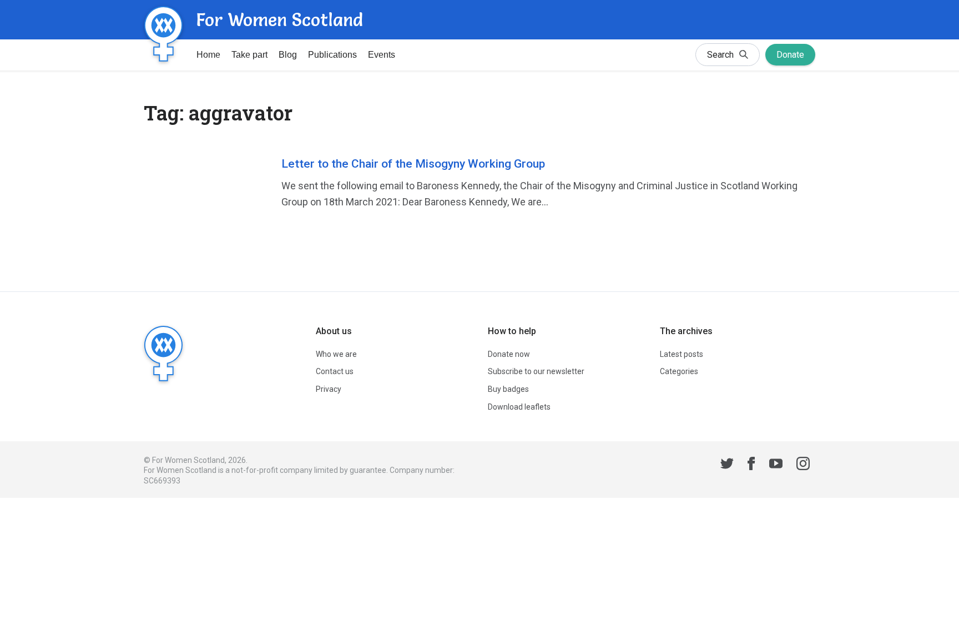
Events (381, 54)
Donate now (509, 354)
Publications (332, 54)
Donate (790, 54)
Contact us (335, 371)
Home (208, 54)
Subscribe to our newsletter (536, 371)
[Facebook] (751, 465)
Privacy (328, 389)
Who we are (336, 354)
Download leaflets (519, 406)
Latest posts (681, 354)
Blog (288, 54)
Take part (249, 54)
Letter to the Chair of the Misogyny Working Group (413, 163)
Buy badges (508, 389)
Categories (679, 371)
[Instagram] (803, 465)
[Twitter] (727, 465)
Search (720, 54)
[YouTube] (776, 465)
